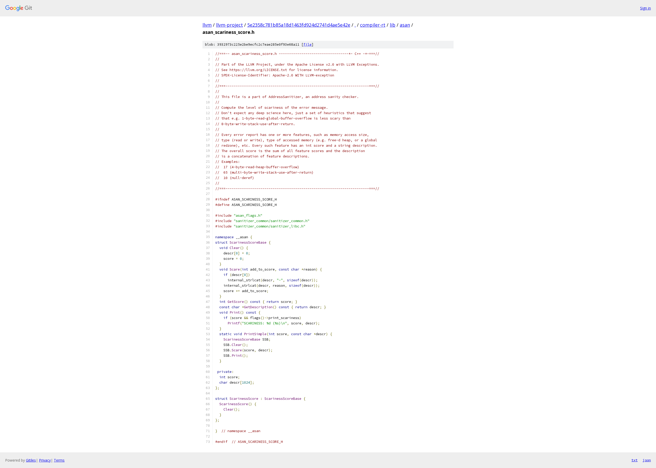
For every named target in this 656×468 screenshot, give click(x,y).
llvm (207, 25)
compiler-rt (372, 25)
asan (405, 25)
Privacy (45, 460)
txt (634, 460)
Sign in (645, 8)
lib (392, 25)
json (647, 460)
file (307, 44)
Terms (59, 460)
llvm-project (229, 25)
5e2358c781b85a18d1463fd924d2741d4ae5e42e (298, 25)
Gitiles (31, 460)
